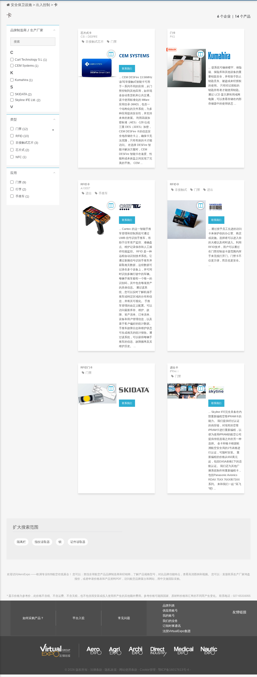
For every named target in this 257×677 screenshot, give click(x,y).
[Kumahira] (225, 55)
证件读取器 (77, 542)
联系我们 (127, 68)
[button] (32, 30)
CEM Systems (26, 66)
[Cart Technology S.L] (135, 206)
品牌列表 (169, 605)
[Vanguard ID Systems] (225, 206)
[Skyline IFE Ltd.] (225, 389)
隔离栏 (21, 542)
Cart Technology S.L (31, 60)
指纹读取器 (42, 542)
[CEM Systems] (135, 55)
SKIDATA (23, 94)
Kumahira (24, 80)
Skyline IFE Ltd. (27, 100)
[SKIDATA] (135, 389)
